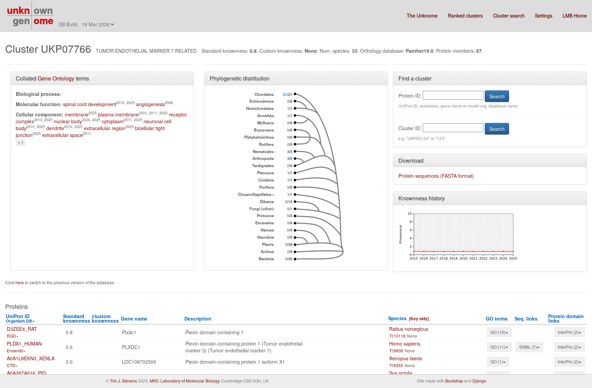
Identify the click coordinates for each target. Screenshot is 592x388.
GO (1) (497, 361)
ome (43, 20)
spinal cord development (89, 104)
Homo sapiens (404, 343)
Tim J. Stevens (123, 381)
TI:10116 (397, 336)
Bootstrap (454, 381)
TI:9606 (396, 350)
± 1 (21, 142)
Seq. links (526, 318)
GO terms (497, 318)
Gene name (134, 318)
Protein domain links (566, 318)
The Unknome (422, 15)
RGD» (12, 336)
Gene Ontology (56, 78)
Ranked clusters (465, 15)
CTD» (12, 365)
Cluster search (509, 15)
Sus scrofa (400, 373)
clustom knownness (105, 318)
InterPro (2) (568, 332)
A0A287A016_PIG (26, 373)
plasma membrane (118, 114)
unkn (18, 10)
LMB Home (575, 15)
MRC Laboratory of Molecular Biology (184, 381)
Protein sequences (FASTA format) (436, 175)
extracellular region (104, 128)
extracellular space (62, 135)
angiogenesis (150, 104)
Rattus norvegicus (408, 328)
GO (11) (498, 347)
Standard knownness (76, 318)
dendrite (55, 128)
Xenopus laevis (405, 358)
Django (479, 381)
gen (21, 20)
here (20, 282)
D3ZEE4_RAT (22, 328)
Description (197, 318)
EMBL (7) (528, 347)
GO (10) (498, 332)
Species (397, 318)
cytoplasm (113, 121)
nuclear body (68, 121)
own (43, 10)
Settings (543, 15)
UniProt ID (20, 318)
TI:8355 (396, 365)
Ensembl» (16, 350)
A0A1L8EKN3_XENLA (30, 358)
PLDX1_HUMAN (24, 343)
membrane (76, 114)
